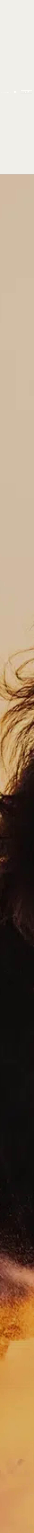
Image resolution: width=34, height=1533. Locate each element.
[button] (15, 92)
